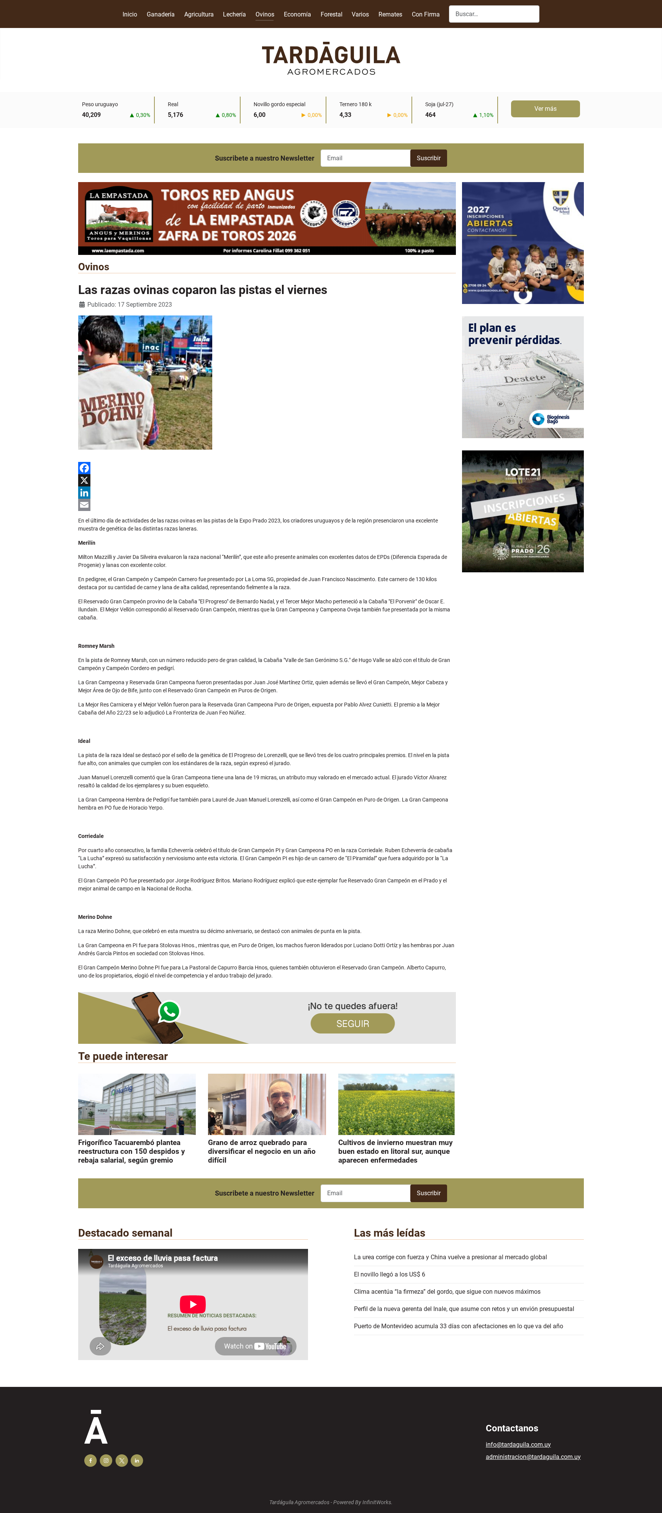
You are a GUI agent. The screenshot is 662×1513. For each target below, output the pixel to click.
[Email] (267, 505)
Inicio (130, 14)
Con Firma (426, 14)
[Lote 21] (523, 517)
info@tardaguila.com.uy (518, 1444)
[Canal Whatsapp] (267, 1017)
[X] (267, 480)
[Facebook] (267, 468)
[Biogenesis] (523, 383)
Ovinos (265, 14)
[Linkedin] (137, 1460)
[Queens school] (523, 249)
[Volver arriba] (648, 1499)
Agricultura (199, 14)
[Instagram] (106, 1460)
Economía (297, 14)
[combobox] (494, 14)
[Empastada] (267, 218)
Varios (360, 14)
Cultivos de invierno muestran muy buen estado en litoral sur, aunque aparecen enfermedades (395, 1151)
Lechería (234, 14)
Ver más (545, 108)
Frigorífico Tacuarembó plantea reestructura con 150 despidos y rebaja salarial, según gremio (131, 1151)
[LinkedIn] (267, 492)
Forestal (331, 14)
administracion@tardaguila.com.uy (533, 1456)
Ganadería (161, 14)
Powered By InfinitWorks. (363, 1502)
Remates (390, 14)
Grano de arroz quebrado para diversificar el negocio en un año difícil (262, 1151)
